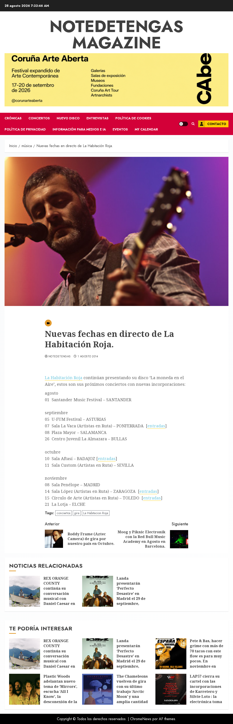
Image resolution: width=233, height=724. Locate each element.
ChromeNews (140, 718)
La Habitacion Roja (95, 513)
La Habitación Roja (63, 377)
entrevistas (97, 118)
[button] (193, 124)
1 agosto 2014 (88, 356)
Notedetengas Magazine (116, 35)
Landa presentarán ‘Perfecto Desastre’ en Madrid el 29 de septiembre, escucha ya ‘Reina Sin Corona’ (132, 596)
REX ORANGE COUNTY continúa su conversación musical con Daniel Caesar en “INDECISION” (59, 593)
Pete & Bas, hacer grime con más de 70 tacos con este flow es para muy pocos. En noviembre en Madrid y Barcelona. (206, 658)
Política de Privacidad (25, 129)
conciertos (39, 118)
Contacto (216, 124)
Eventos (120, 129)
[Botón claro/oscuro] (183, 124)
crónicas (13, 118)
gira (76, 513)
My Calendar (146, 129)
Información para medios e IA (79, 129)
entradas (156, 425)
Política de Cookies (133, 118)
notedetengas (59, 356)
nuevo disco (68, 118)
